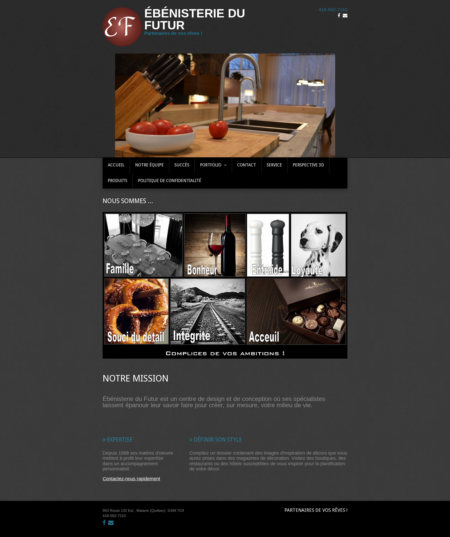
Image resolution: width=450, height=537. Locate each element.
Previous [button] (119, 106)
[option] (225, 106)
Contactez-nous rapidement (131, 478)
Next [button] (331, 106)
